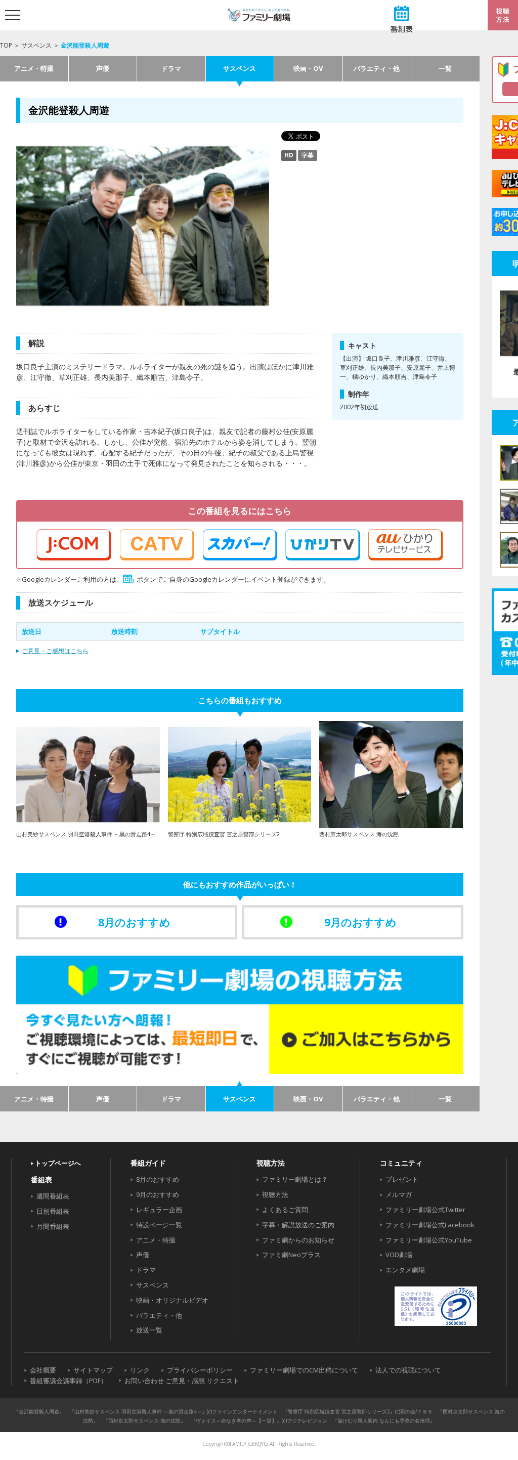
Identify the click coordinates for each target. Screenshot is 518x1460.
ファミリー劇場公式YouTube (428, 1239)
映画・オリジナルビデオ (172, 1300)
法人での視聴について (408, 1370)
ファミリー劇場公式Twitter (425, 1209)
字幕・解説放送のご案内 (298, 1224)
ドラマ (171, 68)
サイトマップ (93, 1370)
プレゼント (401, 1179)
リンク (140, 1370)
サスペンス (36, 45)
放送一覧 (149, 1330)
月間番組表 (52, 1226)
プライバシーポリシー (200, 1370)
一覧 (445, 68)
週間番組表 (52, 1195)
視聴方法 (275, 1194)
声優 (102, 68)
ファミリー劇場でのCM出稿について (304, 1370)
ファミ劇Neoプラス (291, 1254)
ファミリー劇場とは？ (295, 1179)
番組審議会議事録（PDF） (68, 1380)
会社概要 (43, 1370)
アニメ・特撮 (34, 68)
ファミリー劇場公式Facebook (429, 1224)
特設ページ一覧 (159, 1224)
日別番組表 (52, 1211)
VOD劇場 (398, 1254)
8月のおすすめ (157, 1179)
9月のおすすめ (157, 1194)
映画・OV (308, 68)
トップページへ (58, 1163)
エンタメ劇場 (405, 1269)
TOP (6, 45)
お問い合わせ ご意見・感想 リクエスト (181, 1380)
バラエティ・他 (377, 68)
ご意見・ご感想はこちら (55, 651)
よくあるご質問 (285, 1209)
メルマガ (398, 1194)
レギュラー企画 (159, 1209)
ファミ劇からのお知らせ (298, 1239)
